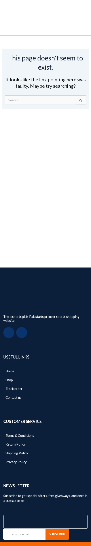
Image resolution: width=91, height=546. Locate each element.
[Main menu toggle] (79, 24)
